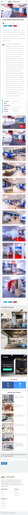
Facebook (3, 501)
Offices (16, 491)
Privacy (2, 493)
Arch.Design (5, 38)
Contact (3, 495)
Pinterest (3, 507)
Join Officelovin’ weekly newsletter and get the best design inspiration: (14, 455)
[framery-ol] (14, 365)
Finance (12, 23)
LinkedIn (3, 503)
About (2, 491)
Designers (17, 493)
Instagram (3, 505)
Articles (16, 495)
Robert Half (5, 30)
